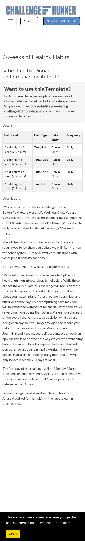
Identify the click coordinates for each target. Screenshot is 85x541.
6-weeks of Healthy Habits (35, 57)
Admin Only (56, 149)
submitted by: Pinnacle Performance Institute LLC (31, 73)
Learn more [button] (62, 523)
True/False (41, 147)
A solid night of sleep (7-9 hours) (15, 149)
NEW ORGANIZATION (61, 21)
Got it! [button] (13, 533)
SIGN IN (29, 21)
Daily (70, 147)
